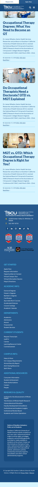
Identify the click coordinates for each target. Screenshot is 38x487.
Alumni (6, 322)
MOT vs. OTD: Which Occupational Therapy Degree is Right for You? (19, 158)
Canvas (6, 341)
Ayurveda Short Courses (12, 300)
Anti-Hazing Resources (11, 366)
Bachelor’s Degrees (10, 295)
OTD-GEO (22, 57)
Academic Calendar (10, 308)
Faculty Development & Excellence (15, 406)
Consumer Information (11, 377)
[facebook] (7, 228)
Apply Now (7, 269)
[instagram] (15, 228)
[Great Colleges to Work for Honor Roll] (19, 234)
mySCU (6, 339)
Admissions (8, 320)
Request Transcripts (10, 336)
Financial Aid (8, 325)
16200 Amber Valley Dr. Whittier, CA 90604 (21, 219)
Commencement (9, 346)
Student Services (9, 327)
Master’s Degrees (10, 293)
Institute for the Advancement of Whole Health (17, 397)
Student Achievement (11, 380)
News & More (8, 358)
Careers (6, 385)
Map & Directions (10, 281)
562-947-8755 (14, 223)
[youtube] (19, 228)
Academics (7, 317)
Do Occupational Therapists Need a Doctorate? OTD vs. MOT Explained (17, 93)
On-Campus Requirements (13, 361)
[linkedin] (11, 228)
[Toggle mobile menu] (34, 7)
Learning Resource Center (12, 344)
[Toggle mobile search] (30, 7)
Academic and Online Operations (15, 413)
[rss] (28, 228)
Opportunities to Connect (12, 274)
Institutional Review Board (13, 411)
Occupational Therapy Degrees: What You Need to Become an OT (19, 28)
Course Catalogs (9, 305)
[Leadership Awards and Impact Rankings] (19, 246)
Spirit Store (7, 368)
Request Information (11, 271)
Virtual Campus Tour (11, 276)
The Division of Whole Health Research (17, 401)
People (6, 387)
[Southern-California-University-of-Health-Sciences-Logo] (19, 211)
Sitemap (32, 473)
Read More (6, 60)
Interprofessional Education (13, 403)
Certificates (8, 298)
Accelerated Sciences (11, 303)
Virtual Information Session (13, 279)
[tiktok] (24, 228)
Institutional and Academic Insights (16, 408)
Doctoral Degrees (10, 290)
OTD (17, 57)
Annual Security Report (11, 363)
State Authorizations (11, 382)
